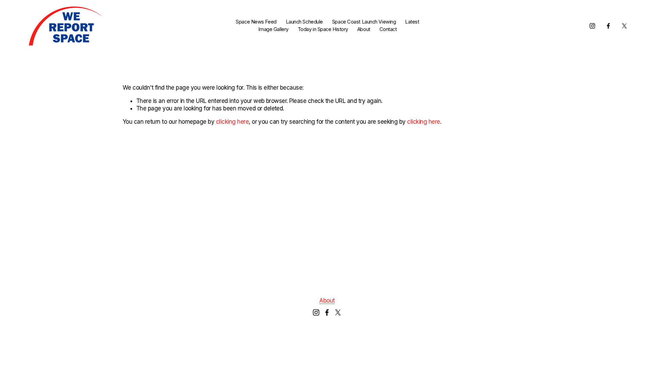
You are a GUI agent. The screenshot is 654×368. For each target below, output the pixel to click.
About (363, 29)
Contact (388, 29)
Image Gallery (273, 29)
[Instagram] (592, 25)
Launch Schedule (304, 22)
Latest (412, 22)
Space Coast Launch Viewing (364, 22)
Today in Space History (323, 29)
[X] (624, 25)
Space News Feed (256, 22)
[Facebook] (608, 25)
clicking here (232, 121)
